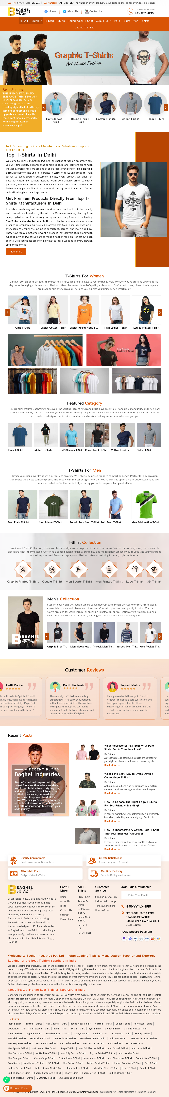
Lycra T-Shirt (78, 1028)
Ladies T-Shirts (84, 27)
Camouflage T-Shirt (44, 1058)
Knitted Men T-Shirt (46, 1053)
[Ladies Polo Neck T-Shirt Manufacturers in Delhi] (115, 310)
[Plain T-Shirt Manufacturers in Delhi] (105, 103)
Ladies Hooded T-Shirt (71, 1078)
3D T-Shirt (53, 1063)
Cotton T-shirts (56, 118)
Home (52, 11)
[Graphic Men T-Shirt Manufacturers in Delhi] (150, 632)
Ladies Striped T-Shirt (120, 1073)
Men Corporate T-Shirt (20, 1053)
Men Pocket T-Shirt (104, 646)
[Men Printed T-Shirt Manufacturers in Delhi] (53, 504)
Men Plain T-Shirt (18, 522)
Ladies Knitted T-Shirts (20, 1078)
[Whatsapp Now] (6, 1079)
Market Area (66, 919)
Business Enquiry (19, 1088)
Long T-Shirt (129, 1068)
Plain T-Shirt (106, 118)
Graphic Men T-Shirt (150, 646)
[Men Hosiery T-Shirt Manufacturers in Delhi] (127, 632)
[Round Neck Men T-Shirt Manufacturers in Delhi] (84, 504)
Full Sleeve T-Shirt (40, 1028)
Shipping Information (106, 897)
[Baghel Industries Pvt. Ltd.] (19, 11)
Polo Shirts (14, 1063)
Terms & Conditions (105, 906)
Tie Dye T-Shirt (81, 1033)
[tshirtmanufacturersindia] (40, 20)
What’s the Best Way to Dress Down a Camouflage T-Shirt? (128, 775)
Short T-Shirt (72, 1073)
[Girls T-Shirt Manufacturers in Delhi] (146, 310)
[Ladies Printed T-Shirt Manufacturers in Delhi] (84, 310)
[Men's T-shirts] (25, 622)
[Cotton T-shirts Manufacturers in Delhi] (55, 103)
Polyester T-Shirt (143, 1023)
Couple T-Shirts (148, 1068)
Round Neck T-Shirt (80, 20)
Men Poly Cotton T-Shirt (73, 1053)
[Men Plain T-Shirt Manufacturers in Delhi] (22, 504)
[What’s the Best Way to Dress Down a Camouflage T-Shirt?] (88, 780)
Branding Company (146, 1092)
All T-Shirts (31, 20)
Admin (111, 754)
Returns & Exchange (105, 901)
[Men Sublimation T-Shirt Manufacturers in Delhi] (146, 504)
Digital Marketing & (126, 1092)
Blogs (63, 906)
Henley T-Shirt (142, 1033)
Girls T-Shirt (146, 327)
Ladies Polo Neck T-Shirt (115, 327)
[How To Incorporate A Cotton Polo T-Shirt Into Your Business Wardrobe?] (88, 836)
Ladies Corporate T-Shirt (47, 1073)
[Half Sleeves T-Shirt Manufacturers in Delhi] (155, 103)
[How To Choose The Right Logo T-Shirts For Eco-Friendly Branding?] (88, 808)
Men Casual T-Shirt (118, 1048)
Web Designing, (108, 1092)
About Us (72, 11)
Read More (110, 765)
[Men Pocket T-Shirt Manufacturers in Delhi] (104, 632)
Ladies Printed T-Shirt (84, 327)
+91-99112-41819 (144, 13)
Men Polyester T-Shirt (19, 1043)
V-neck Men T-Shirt (58, 646)
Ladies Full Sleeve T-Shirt (105, 1068)
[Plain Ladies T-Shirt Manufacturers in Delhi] (53, 310)
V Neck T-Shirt (112, 1028)
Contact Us (95, 11)
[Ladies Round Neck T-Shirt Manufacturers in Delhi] (22, 310)
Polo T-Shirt (122, 20)
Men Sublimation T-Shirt (146, 522)
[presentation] (44, 107)
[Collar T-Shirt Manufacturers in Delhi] (80, 103)
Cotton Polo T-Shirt (45, 1043)
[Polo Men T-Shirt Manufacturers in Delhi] (115, 504)
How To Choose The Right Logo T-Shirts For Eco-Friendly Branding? (130, 803)
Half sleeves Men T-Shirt (44, 1048)
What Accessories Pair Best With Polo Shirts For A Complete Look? (129, 747)
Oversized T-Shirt (17, 1028)
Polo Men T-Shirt (111, 522)
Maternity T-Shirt (46, 1078)
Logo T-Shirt (68, 1048)
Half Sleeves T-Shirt (155, 120)
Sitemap (64, 915)
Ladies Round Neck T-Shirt (22, 327)
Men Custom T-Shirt (93, 1043)
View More (15, 251)
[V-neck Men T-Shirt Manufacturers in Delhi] (58, 632)
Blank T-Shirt (60, 1028)
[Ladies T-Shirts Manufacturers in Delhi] (123, 350)
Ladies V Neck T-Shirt (93, 1073)
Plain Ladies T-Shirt (53, 327)
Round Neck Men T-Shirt (84, 522)
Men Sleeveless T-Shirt (120, 1058)
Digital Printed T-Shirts (102, 1053)
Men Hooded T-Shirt (129, 1053)
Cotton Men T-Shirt (135, 1043)
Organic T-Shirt (34, 1033)
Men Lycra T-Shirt (141, 1048)
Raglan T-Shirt (100, 1033)
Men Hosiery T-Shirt (127, 646)
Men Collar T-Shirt (69, 1043)
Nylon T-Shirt (15, 1033)
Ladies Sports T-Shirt (19, 1073)
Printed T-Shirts (55, 20)
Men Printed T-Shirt (50, 522)
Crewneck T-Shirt (121, 1033)
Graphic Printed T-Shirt (136, 1028)
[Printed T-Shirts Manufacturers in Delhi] (130, 103)
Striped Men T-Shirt (81, 646)
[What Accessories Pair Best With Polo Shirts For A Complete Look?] (88, 752)
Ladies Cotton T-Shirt (19, 1068)
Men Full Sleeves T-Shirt (91, 1048)
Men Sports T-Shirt (18, 1048)
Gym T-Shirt (103, 20)
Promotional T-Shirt (40, 1038)
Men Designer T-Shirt (19, 1058)
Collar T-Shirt (80, 118)
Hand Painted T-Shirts (58, 1033)
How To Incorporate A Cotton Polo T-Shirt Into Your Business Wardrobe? (131, 831)
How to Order (102, 910)
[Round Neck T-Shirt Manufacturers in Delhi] (97, 435)
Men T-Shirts (141, 20)
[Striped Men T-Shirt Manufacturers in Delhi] (81, 632)
